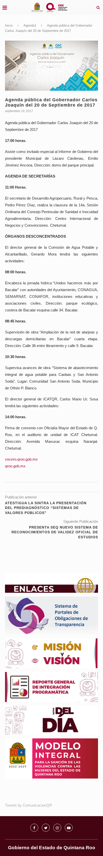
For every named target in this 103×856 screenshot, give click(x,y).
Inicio (9, 25)
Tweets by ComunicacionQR (28, 805)
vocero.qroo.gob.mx (21, 459)
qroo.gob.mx (15, 466)
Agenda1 (30, 25)
